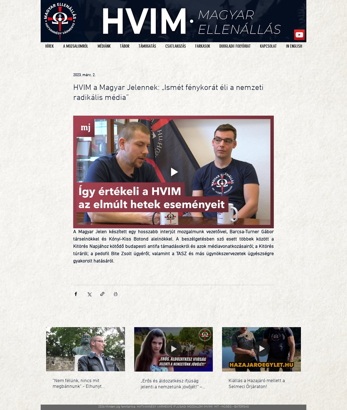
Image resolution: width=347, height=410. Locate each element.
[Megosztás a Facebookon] (75, 294)
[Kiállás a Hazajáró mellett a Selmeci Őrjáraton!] (261, 349)
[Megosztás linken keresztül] (102, 294)
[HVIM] (299, 35)
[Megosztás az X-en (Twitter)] (89, 294)
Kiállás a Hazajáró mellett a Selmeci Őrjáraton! (257, 384)
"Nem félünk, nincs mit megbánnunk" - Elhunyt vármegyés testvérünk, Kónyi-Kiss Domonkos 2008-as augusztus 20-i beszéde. (83, 383)
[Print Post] (115, 294)
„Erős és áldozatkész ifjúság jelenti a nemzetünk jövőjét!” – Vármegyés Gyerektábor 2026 (171, 384)
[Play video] (173, 172)
